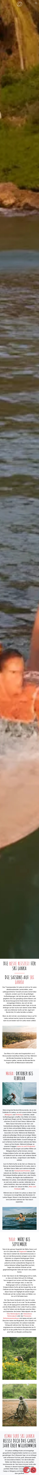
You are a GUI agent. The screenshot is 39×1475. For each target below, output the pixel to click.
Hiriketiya (19, 1114)
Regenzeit (22, 1251)
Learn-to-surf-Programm (26, 1146)
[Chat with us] (33, 1470)
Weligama (8, 1114)
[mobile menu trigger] (35, 4)
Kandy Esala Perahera (22, 1171)
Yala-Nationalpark (13, 1314)
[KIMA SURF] (19, 4)
